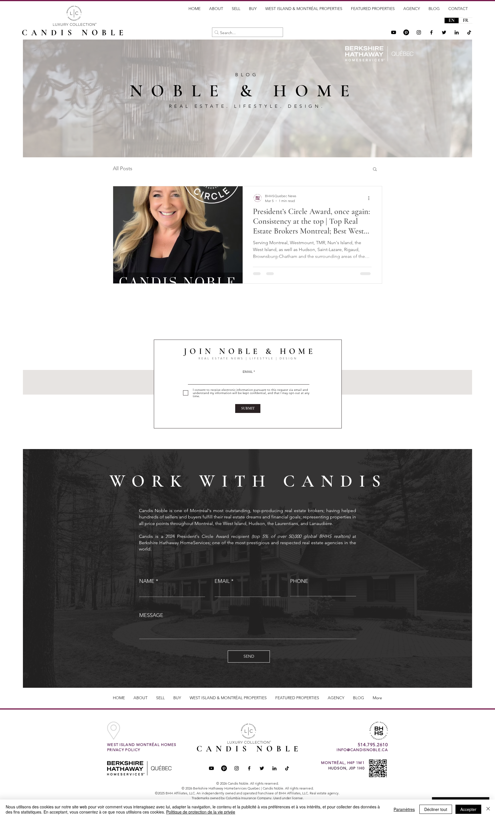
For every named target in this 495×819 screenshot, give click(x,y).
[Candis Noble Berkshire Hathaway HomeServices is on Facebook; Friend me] (249, 768)
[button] (375, 169)
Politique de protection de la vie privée (200, 812)
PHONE (299, 581)
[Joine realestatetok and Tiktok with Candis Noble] (287, 768)
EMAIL (248, 371)
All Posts (122, 168)
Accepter (468, 809)
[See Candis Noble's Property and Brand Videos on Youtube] (393, 32)
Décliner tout (435, 809)
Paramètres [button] (404, 809)
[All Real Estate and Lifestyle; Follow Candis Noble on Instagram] (419, 32)
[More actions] (370, 198)
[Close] (488, 809)
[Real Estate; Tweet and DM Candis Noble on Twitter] (262, 768)
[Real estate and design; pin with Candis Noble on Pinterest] (224, 768)
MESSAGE (151, 615)
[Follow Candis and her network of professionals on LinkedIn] (456, 32)
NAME (146, 581)
